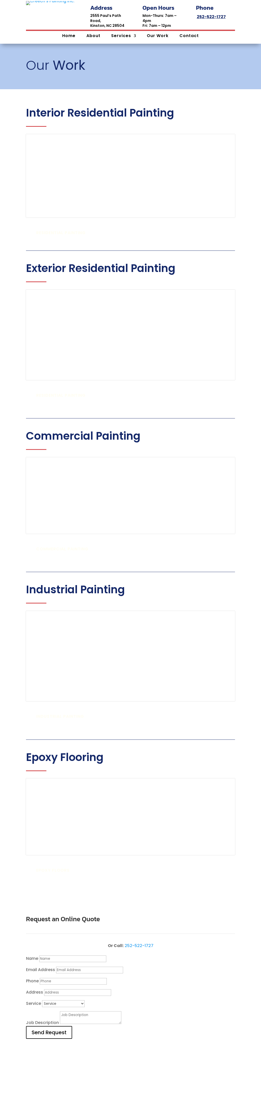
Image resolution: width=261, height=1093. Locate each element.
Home (68, 36)
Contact (189, 36)
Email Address (40, 970)
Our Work (157, 36)
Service (33, 1003)
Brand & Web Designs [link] (161, 1074)
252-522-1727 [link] (211, 17)
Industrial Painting (60, 716)
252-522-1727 (139, 946)
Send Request (49, 1032)
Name (32, 958)
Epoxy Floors (53, 870)
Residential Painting (61, 233)
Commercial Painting (62, 549)
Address (34, 992)
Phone (32, 981)
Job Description (42, 1023)
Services (121, 36)
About (93, 36)
